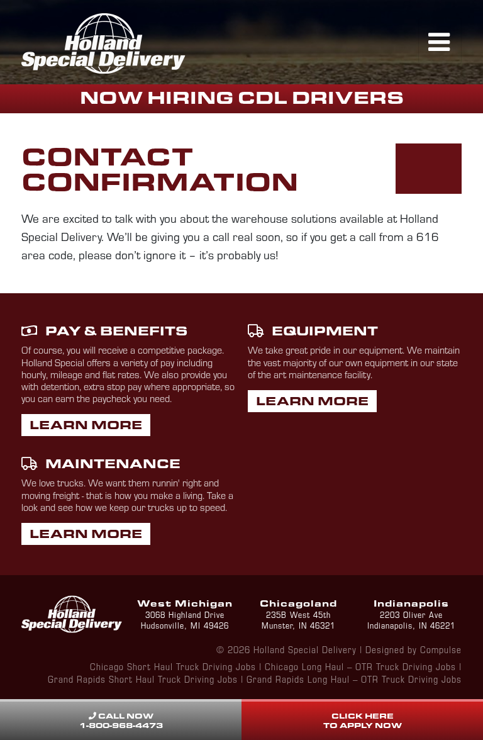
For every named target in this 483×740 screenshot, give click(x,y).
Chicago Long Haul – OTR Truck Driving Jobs (360, 666)
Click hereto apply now (362, 720)
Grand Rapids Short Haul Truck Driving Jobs (143, 678)
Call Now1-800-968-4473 (121, 720)
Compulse (441, 649)
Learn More (86, 425)
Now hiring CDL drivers (242, 97)
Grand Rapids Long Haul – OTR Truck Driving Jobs (354, 678)
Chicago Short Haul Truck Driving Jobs (173, 666)
